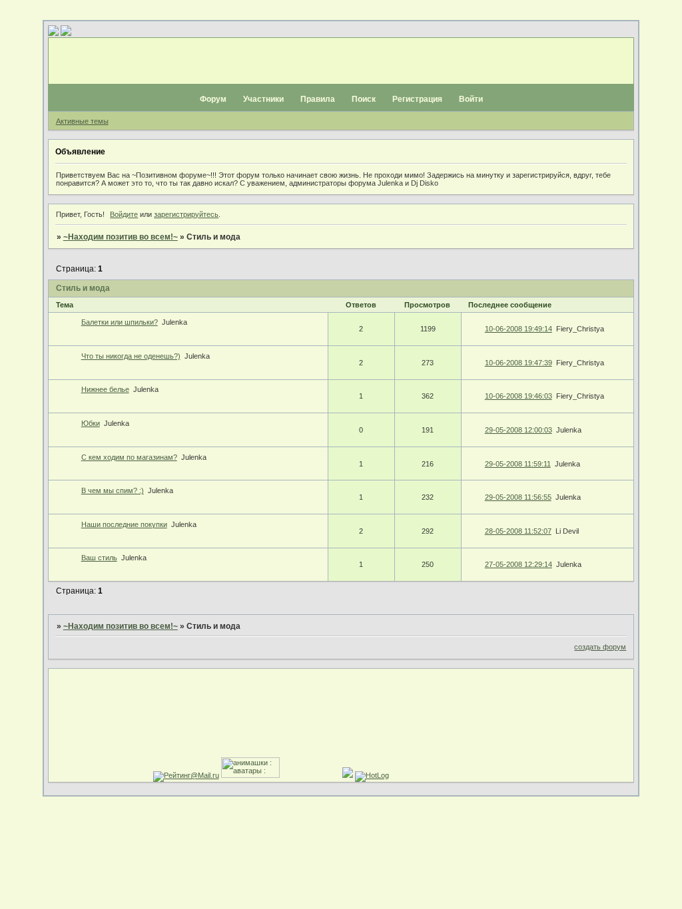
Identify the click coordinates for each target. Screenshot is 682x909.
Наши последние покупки (124, 524)
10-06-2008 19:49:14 (518, 329)
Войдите (124, 214)
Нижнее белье (105, 389)
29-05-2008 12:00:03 (518, 430)
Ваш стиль (99, 558)
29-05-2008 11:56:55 (518, 497)
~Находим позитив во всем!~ (120, 237)
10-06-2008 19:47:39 (518, 363)
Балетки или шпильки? (119, 322)
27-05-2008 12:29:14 (518, 564)
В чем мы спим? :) (112, 490)
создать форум (600, 647)
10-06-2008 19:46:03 (518, 396)
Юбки (90, 423)
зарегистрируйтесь (186, 214)
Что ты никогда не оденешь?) (130, 356)
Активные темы (82, 121)
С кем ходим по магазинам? (129, 457)
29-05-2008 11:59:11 (518, 464)
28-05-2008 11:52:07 (518, 531)
